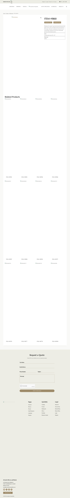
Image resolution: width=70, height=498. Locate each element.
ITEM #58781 (9, 177)
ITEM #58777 (24, 341)
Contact (55, 1)
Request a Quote (45, 415)
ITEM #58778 (40, 341)
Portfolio (43, 413)
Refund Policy (57, 408)
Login (47, 1)
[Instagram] (64, 2)
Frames (43, 406)
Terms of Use (57, 406)
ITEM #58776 (9, 341)
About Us (51, 1)
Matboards (44, 408)
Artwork (30, 404)
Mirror (43, 410)
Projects (29, 415)
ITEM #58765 (24, 177)
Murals (29, 408)
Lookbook (30, 413)
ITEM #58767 (9, 259)
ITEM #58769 (40, 259)
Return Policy (57, 410)
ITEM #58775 (55, 259)
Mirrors (29, 406)
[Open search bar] (66, 6)
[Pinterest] (66, 2)
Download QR (57, 22)
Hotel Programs (45, 6)
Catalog (43, 404)
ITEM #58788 (40, 177)
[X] (62, 2)
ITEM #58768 (24, 259)
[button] (41, 18)
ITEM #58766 (55, 177)
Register (43, 1)
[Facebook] (60, 2)
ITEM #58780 (55, 341)
